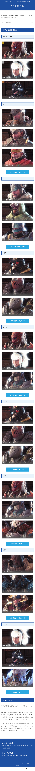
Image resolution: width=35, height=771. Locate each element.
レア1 (10, 745)
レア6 (30, 745)
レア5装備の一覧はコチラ (17, 469)
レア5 (26, 745)
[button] (32, 23)
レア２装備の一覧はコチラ (17, 246)
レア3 (18, 745)
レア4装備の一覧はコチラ (17, 395)
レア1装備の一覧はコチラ (17, 172)
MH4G (8, 755)
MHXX (13, 755)
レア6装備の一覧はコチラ (17, 543)
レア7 (4, 748)
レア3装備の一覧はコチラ (17, 321)
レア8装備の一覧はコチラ (17, 692)
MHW (18, 755)
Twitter (17, 765)
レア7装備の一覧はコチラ (17, 618)
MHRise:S (24, 755)
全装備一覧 (5, 745)
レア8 (8, 748)
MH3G (4, 755)
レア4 (22, 745)
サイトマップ (25, 763)
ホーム (9, 763)
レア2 (14, 745)
